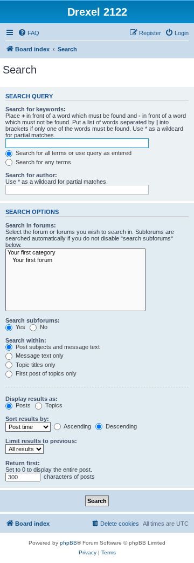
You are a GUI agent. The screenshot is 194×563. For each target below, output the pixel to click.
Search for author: (31, 175)
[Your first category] (75, 253)
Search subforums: (32, 320)
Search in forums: (30, 225)
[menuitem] (28, 32)
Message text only (39, 355)
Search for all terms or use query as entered (72, 153)
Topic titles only (35, 364)
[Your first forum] (75, 260)
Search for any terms (42, 162)
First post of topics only (45, 373)
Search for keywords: (35, 109)
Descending (120, 426)
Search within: (25, 340)
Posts (22, 405)
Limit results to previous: (41, 441)
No (42, 327)
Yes (19, 327)
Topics (53, 405)
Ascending (77, 426)
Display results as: (31, 399)
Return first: (22, 463)
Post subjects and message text (57, 347)
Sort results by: (27, 418)
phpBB (68, 543)
